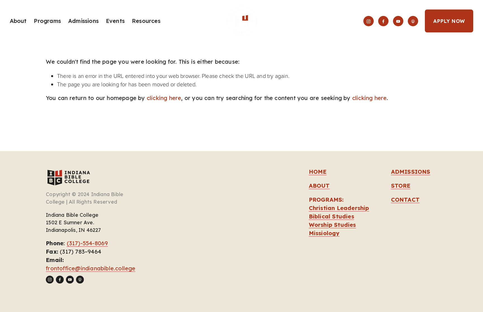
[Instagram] (368, 21)
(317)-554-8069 (87, 243)
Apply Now (449, 21)
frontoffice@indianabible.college (90, 268)
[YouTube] (398, 21)
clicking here (164, 97)
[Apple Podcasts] (413, 21)
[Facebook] (383, 21)
